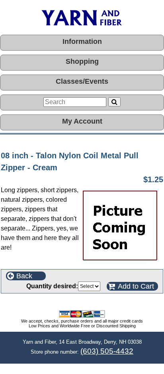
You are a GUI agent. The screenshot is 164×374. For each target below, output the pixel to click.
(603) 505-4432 (106, 351)
